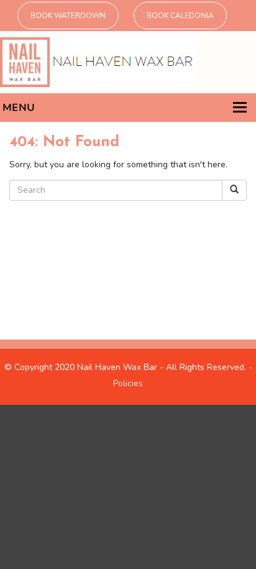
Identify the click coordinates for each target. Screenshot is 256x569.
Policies (128, 383)
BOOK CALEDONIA (180, 16)
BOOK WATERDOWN (68, 16)
